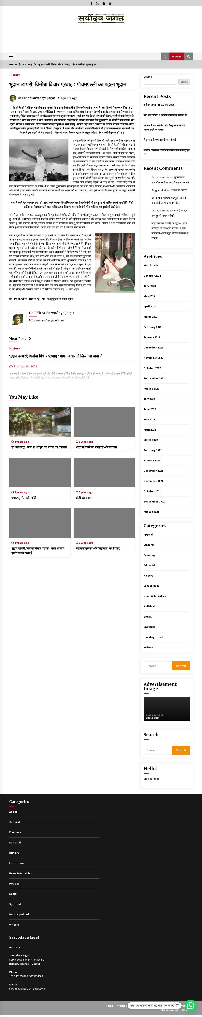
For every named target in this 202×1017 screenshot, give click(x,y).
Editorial (149, 565)
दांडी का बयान (84, 498)
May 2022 (149, 419)
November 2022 (153, 358)
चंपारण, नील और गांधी (23, 498)
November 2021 (153, 481)
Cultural (149, 545)
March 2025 (151, 265)
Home (109, 1006)
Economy (149, 555)
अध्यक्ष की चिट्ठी (179, 190)
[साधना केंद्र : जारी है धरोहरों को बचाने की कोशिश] (40, 422)
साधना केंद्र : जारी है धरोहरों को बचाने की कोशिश (39, 447)
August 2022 (151, 388)
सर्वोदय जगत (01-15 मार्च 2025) (159, 105)
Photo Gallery (169, 1010)
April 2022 (150, 429)
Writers (148, 647)
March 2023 (151, 316)
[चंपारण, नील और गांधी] (40, 472)
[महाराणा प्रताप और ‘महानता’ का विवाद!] (104, 523)
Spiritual (149, 627)
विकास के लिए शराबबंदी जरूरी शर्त (160, 140)
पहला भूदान (67, 299)
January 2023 (152, 337)
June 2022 (150, 409)
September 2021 (154, 501)
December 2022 (153, 347)
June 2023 (150, 286)
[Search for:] (158, 665)
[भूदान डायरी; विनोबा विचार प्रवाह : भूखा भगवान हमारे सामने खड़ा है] (40, 523)
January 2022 (152, 460)
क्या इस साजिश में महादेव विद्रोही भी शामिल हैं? (165, 115)
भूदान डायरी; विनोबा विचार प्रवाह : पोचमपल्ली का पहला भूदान (67, 84)
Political (149, 606)
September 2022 (154, 378)
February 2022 (153, 450)
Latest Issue (152, 586)
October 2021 (152, 491)
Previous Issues (180, 1006)
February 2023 (153, 327)
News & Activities (155, 596)
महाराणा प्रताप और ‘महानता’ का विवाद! (98, 548)
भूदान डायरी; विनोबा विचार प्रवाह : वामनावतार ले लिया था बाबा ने (55, 356)
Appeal (148, 534)
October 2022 (152, 368)
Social (148, 616)
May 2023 (149, 296)
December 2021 (153, 470)
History (14, 74)
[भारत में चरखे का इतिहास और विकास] (104, 422)
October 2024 (152, 275)
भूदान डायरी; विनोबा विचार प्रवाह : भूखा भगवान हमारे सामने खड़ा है (37, 550)
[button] (165, 56)
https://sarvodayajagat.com (46, 320)
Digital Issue (138, 1006)
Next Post (17, 339)
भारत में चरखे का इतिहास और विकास (96, 447)
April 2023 (150, 306)
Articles (122, 1006)
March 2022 (151, 440)
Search (148, 76)
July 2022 (149, 399)
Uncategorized (153, 637)
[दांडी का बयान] (104, 472)
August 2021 (151, 512)
